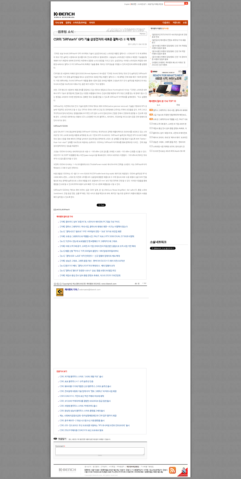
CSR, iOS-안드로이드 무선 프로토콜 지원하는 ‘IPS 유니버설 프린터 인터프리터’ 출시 (94, 425)
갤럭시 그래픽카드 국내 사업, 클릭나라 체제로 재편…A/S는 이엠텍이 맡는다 (169, 111)
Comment (60, 446)
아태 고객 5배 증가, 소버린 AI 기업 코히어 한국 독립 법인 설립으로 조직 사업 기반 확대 (168, 124)
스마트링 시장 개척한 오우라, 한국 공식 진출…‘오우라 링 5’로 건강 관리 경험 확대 (167, 147)
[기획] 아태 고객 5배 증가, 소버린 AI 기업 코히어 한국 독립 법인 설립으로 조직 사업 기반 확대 (97, 246)
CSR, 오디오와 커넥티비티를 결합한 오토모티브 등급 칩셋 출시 (85, 401)
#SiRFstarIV (66, 210)
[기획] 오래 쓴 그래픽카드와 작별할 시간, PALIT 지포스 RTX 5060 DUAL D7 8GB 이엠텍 (96, 236)
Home (142, 34)
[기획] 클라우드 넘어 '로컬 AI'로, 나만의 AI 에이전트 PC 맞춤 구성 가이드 (89, 222)
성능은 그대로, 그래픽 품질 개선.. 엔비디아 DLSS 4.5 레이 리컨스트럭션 (167, 143)
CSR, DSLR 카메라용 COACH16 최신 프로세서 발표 (81, 430)
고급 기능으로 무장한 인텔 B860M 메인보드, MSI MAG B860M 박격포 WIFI (168, 115)
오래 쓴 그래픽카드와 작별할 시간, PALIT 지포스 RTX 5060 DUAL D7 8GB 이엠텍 (169, 120)
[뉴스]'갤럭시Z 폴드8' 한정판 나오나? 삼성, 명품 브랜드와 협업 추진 (87, 270)
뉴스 (158, 105)
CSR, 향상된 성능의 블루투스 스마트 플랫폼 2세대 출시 (82, 411)
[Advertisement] (137, 13)
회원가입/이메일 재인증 (155, 4)
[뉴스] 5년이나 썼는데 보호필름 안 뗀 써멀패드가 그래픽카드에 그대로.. (88, 241)
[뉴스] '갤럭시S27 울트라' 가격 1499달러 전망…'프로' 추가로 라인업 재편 (90, 231)
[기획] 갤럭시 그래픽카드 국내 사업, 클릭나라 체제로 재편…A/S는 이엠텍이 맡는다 (93, 226)
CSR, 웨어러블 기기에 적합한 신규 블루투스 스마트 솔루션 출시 (85, 386)
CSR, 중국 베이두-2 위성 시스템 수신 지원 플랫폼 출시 (81, 420)
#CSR (59, 210)
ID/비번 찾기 (142, 4)
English (127, 4)
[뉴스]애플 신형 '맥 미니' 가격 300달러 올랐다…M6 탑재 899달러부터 (88, 251)
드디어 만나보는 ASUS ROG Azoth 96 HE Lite (167, 152)
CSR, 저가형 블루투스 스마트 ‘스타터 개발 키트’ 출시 (81, 376)
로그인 (133, 4)
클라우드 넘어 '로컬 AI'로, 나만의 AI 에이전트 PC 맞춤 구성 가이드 (168, 134)
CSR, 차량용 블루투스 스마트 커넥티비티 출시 (78, 406)
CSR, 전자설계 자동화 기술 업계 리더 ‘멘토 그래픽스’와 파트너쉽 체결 (87, 391)
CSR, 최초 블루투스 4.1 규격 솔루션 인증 (76, 381)
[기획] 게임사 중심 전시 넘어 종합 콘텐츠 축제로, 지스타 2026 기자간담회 (89, 275)
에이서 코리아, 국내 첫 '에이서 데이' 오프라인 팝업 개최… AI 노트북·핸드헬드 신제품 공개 (168, 138)
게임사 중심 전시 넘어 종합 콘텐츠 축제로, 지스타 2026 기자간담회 (168, 129)
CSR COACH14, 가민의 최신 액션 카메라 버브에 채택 (81, 396)
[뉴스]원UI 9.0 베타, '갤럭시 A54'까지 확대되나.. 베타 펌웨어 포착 (87, 266)
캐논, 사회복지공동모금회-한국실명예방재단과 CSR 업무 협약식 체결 (87, 416)
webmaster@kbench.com (90, 290)
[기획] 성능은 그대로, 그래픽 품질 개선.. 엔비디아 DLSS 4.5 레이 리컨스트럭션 (92, 261)
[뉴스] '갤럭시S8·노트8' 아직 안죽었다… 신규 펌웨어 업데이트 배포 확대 (89, 256)
